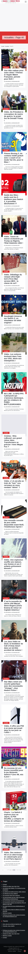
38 (10, 869)
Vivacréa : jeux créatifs (8, 926)
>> (25, 869)
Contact (5, 884)
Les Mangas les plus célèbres (10, 893)
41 (15, 869)
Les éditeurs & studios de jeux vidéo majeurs (14, 891)
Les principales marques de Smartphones (13, 900)
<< (3, 869)
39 (12, 869)
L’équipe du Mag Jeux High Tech (11, 886)
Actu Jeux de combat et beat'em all (12, 924)
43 (20, 869)
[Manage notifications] (25, 951)
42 (17, 869)
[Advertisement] (14, 14)
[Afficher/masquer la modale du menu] (26, 2)
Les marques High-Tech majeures (11, 895)
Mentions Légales (7, 913)
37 (8, 869)
